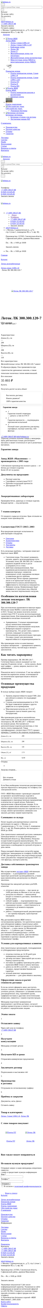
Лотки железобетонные (10, 1200)
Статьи (4, 1236)
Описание (10, 538)
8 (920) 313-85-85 (8, 1253)
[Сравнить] (2, 328)
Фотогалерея (6, 1234)
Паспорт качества (13, 129)
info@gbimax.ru (7, 22)
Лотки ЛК (25, 1116)
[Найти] (3, 19)
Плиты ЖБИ (6, 1204)
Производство (11, 127)
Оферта (4, 1306)
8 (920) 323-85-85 (8, 1255)
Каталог (4, 1195)
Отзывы (9, 131)
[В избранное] (2, 326)
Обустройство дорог (9, 1208)
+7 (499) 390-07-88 (8, 24)
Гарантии (9, 134)
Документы (10, 545)
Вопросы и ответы (8, 1238)
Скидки (4, 1229)
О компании (6, 1210)
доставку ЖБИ (22, 872)
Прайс (3, 1231)
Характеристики (12, 541)
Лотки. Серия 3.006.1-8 (10, 1116)
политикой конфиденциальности (27, 1186)
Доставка (9, 547)
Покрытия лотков (8, 1202)
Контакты (5, 1240)
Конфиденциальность (10, 1304)
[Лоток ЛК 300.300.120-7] (22, 291)
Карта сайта (6, 1302)
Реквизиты (5, 1244)
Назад (14, 215)
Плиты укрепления (9, 1206)
